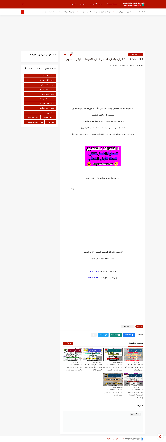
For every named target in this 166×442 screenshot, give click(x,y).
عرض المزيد (68, 343)
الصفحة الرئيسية (112, 4)
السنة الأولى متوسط (47, 80)
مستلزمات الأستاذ (32, 117)
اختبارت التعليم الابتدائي (123, 12)
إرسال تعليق (135, 414)
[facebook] (22, 4)
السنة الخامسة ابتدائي (46, 103)
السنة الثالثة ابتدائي (47, 85)
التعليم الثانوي (49, 12)
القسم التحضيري (48, 117)
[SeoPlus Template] (142, 439)
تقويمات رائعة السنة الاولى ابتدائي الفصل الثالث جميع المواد (133, 367)
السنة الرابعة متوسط (47, 113)
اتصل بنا (73, 4)
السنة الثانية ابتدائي (47, 94)
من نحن (82, 4)
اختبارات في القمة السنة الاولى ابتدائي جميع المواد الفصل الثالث (93, 367)
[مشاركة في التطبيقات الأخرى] (94, 335)
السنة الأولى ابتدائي (135, 54)
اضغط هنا (95, 272)
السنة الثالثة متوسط (47, 89)
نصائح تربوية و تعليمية (35, 122)
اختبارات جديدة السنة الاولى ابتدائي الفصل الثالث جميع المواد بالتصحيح (113, 367)
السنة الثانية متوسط (47, 99)
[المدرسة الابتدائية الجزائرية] (134, 4)
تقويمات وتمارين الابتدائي (103, 12)
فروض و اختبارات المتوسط (67, 12)
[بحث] (22, 12)
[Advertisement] (83, 33)
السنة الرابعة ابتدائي (47, 108)
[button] (129, 335)
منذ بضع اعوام (137, 362)
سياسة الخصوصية (96, 4)
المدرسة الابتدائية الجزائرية (115, 439)
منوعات (51, 122)
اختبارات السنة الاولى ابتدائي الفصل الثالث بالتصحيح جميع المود (74, 367)
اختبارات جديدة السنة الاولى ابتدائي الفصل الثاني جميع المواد (113, 392)
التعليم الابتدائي (140, 12)
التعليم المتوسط (85, 12)
